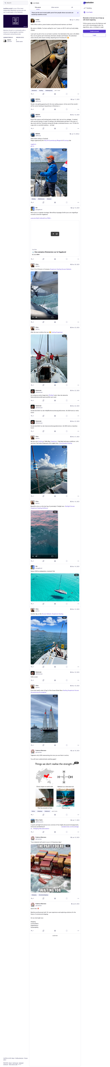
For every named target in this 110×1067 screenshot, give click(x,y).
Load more (55, 935)
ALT (65, 86)
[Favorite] (55, 94)
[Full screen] (55, 317)
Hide (64, 41)
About (13, 1058)
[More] (78, 94)
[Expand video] (52, 317)
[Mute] (36, 317)
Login (94, 35)
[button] (44, 295)
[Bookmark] (67, 94)
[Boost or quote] (43, 94)
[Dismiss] (78, 13)
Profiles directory (19, 1058)
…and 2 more (54, 811)
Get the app (15, 1063)
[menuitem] (44, 295)
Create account (94, 31)
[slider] (44, 315)
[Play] (33, 317)
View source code (13, 1064)
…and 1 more (57, 90)
